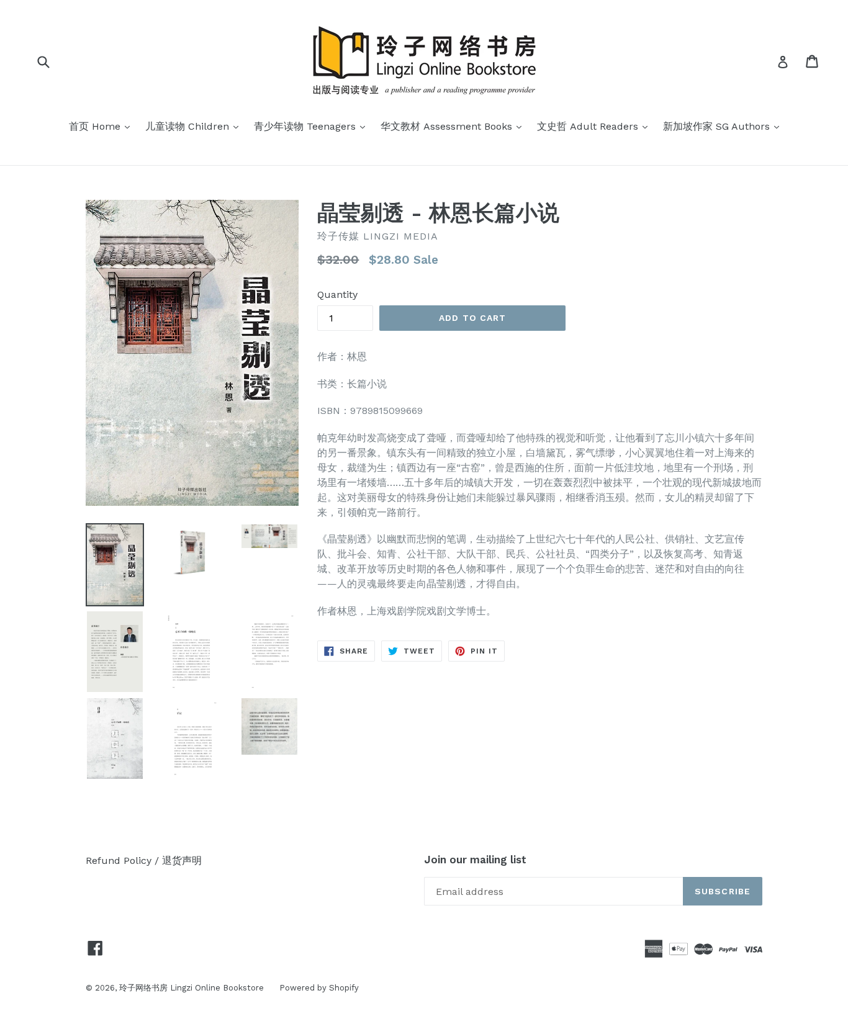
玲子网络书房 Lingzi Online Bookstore (191, 987)
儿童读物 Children (195, 126)
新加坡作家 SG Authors (724, 126)
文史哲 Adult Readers (595, 126)
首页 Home (102, 126)
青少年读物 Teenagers (312, 126)
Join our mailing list (475, 859)
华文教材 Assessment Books (454, 126)
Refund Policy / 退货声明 (144, 860)
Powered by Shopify (319, 987)
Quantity (337, 294)
